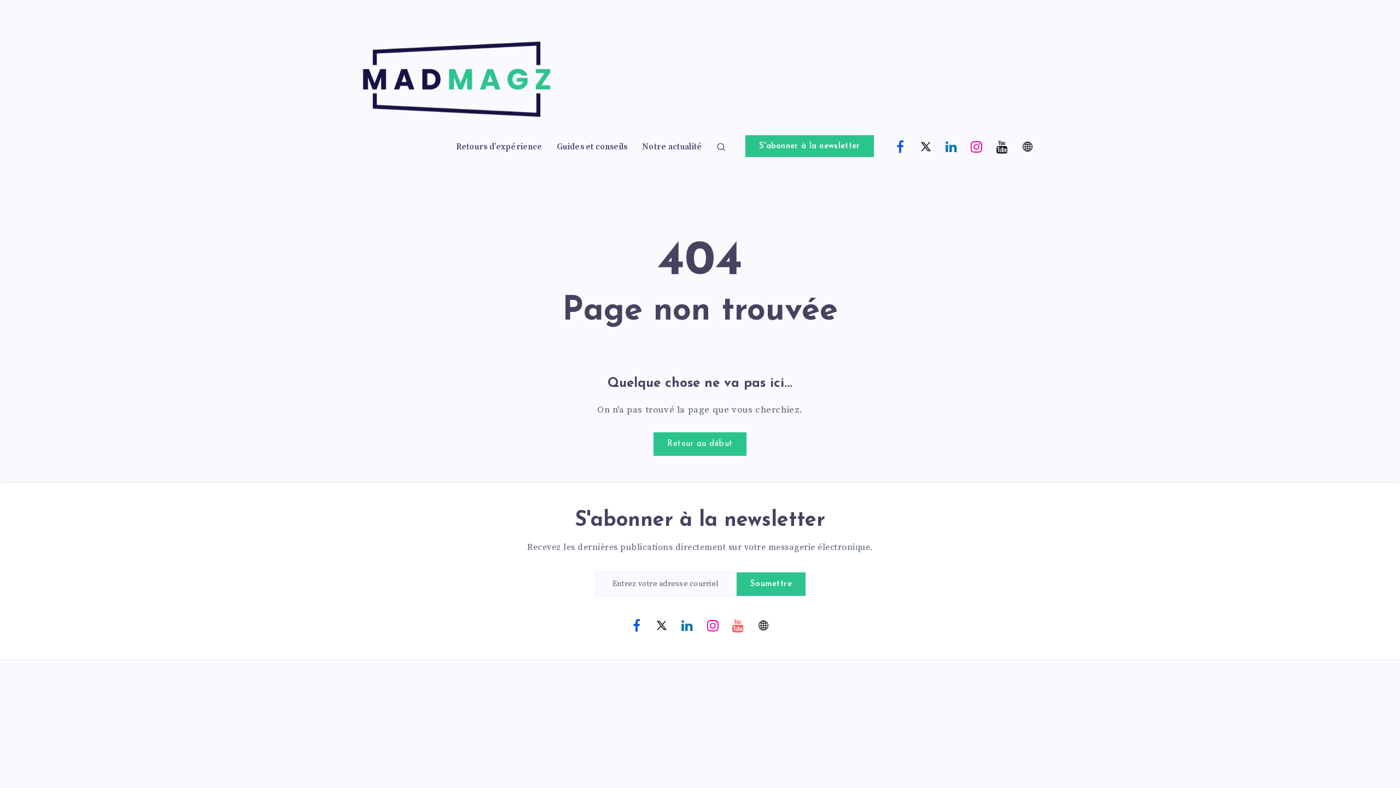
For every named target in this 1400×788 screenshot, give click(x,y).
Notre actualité (672, 147)
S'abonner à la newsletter (809, 146)
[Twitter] (925, 146)
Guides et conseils (592, 147)
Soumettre (771, 584)
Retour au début (700, 444)
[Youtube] (1002, 146)
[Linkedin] (951, 146)
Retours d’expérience (499, 147)
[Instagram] (976, 146)
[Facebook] (900, 146)
